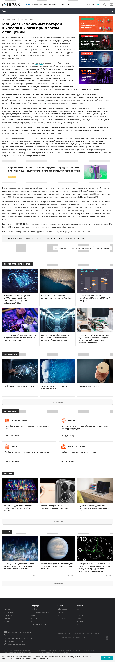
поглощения (76, 149)
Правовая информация (17, 644)
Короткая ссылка (103, 248)
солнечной (34, 75)
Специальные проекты (40, 612)
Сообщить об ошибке (16, 641)
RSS (9, 635)
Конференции (36, 609)
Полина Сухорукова (79, 213)
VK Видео (79, 615)
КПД (108, 201)
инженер (94, 213)
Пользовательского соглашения (35, 659)
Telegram (79, 621)
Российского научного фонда (57, 231)
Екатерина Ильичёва (35, 155)
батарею (72, 224)
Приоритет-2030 (10, 78)
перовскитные (48, 201)
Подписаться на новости (81, 248)
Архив (6, 621)
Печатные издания (38, 624)
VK (76, 612)
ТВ (32, 621)
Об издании (62, 609)
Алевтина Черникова (90, 89)
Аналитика (43, 4)
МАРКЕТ (61, 4)
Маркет (34, 615)
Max (77, 609)
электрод (83, 147)
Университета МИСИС (38, 69)
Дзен (77, 624)
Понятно (107, 658)
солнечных (7, 49)
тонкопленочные (67, 94)
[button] (104, 4)
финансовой (28, 231)
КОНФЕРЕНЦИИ (52, 4)
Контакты (61, 618)
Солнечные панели (10, 94)
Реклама (61, 612)
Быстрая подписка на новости (19, 632)
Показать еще (57, 402)
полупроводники (60, 40)
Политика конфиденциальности (20, 638)
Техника (34, 618)
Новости (7, 609)
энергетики (39, 63)
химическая (94, 147)
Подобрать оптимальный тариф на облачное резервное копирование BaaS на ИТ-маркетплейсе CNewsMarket (47, 238)
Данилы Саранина (37, 72)
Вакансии (61, 615)
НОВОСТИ (35, 4)
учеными (58, 81)
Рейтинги (8, 615)
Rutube (78, 618)
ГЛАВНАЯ (28, 4)
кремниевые (40, 100)
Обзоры (7, 618)
